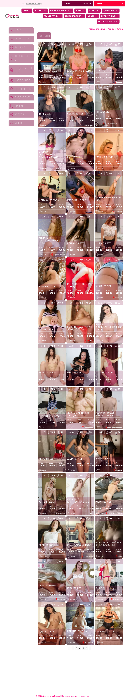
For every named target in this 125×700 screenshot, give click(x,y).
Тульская (119, 82)
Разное (111, 29)
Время (79, 11)
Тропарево (118, 470)
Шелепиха (119, 211)
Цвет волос (109, 11)
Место (91, 16)
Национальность (59, 11)
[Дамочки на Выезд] (12, 16)
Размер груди (51, 16)
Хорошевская (60, 168)
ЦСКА (91, 340)
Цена (25, 11)
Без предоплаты (106, 21)
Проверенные (108, 16)
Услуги (92, 11)
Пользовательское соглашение (75, 696)
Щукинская (61, 599)
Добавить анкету (33, 3)
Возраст (39, 11)
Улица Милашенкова (115, 513)
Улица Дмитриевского (114, 427)
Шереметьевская (59, 254)
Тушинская (118, 297)
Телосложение (73, 16)
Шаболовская (89, 427)
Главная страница (96, 29)
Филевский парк (88, 125)
